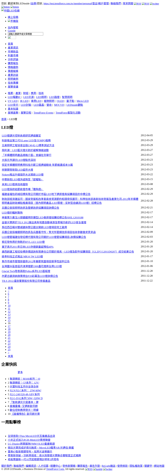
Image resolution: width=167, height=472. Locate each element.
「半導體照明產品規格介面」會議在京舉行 (26, 155)
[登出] (94, 3)
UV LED (13, 101)
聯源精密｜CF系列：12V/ (24, 382)
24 (9, 346)
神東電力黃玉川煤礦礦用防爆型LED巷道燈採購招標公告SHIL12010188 (42, 217)
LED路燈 (54, 97)
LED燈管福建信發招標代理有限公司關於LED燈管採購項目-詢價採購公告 (44, 237)
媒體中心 (55, 466)
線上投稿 (13, 17)
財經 (25, 93)
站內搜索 (13, 27)
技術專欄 (13, 82)
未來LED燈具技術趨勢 (15, 184)
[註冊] (33, 3)
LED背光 (13, 105)
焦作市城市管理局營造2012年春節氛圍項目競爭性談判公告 (36, 261)
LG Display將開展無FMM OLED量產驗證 (31, 443)
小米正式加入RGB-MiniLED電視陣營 (29, 440)
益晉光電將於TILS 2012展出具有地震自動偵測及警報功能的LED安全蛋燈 (44, 222)
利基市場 (13, 55)
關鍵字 (148, 466)
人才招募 (43, 466)
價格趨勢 (13, 67)
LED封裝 (26, 105)
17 (9, 326)
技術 (41, 93)
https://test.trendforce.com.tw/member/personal (67, 3)
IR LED (24, 101)
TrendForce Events (43, 112)
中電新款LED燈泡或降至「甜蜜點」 (23, 179)
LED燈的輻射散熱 (12, 212)
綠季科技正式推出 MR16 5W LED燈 (22, 256)
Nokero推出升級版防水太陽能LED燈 (23, 174)
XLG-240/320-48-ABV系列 (25, 394)
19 (9, 332)
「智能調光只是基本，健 (24, 402)
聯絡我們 (116, 3)
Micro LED (83, 101)
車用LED (36, 101)
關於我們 (6, 466)
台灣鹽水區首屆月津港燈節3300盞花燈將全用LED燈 (32, 266)
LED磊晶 (39, 105)
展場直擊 (13, 112)
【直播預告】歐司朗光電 (25, 414)
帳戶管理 (103, 3)
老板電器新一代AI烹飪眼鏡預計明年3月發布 (33, 459)
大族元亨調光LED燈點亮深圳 (19, 160)
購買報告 (13, 63)
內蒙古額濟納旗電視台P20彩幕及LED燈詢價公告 (30, 276)
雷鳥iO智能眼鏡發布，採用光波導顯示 (30, 451)
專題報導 (13, 71)
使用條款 (122, 466)
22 (9, 340)
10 (9, 305)
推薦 (10, 93)
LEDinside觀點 (75, 105)
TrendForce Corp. (55, 469)
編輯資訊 (31, 466)
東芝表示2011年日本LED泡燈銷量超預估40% (27, 246)
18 (9, 329)
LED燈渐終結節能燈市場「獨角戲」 (23, 189)
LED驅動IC (14, 97)
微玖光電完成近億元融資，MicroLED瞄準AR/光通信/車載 (41, 447)
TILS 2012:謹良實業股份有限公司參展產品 (26, 281)
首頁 (10, 43)
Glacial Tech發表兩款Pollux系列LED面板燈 (26, 271)
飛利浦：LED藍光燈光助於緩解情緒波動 (25, 150)
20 (9, 335)
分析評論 (13, 59)
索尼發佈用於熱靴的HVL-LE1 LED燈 (23, 242)
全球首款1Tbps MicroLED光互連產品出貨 (31, 436)
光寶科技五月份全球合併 (24, 386)
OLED (60, 101)
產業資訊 (13, 47)
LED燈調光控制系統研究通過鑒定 (21, 135)
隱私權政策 (136, 466)
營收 (49, 105)
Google (11, 30)
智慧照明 (67, 97)
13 (9, 314)
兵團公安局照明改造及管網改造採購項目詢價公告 (30, 207)
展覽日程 (26, 112)
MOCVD (59, 105)
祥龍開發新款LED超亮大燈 (17, 169)
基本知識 (13, 108)
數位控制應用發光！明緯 (24, 410)
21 (9, 337)
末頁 (10, 356)
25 (9, 349)
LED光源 (28, 97)
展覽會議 (13, 86)
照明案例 (13, 79)
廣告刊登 (95, 466)
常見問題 (128, 3)
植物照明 (49, 101)
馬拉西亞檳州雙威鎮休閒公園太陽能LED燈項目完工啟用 (34, 227)
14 (9, 317)
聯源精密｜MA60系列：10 (25, 378)
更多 (20, 372)
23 (9, 343)
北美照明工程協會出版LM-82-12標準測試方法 (28, 145)
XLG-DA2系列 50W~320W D (26, 398)
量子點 (70, 101)
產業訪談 (13, 75)
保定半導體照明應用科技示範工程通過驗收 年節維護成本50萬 (37, 165)
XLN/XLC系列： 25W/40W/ (25, 390)
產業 (18, 93)
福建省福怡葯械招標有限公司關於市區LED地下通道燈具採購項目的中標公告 (46, 194)
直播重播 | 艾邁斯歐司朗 (24, 406)
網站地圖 (159, 466)
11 (9, 308)
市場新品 (13, 51)
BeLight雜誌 (108, 466)
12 (9, 311)
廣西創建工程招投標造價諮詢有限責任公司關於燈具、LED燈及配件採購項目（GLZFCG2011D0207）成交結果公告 (68, 251)
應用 (33, 93)
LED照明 (41, 97)
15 (9, 320)
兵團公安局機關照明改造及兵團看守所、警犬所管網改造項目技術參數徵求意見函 (49, 232)
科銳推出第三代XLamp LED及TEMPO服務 (26, 140)
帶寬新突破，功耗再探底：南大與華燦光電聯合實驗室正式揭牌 (44, 455)
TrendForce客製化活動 (68, 112)
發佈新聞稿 (69, 466)
